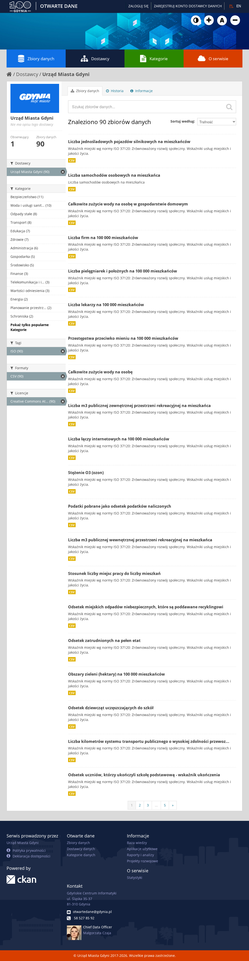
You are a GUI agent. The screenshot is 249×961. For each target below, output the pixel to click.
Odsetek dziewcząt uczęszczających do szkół (110, 707)
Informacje (143, 90)
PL (231, 5)
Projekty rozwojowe (142, 861)
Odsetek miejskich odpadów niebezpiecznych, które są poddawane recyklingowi (145, 607)
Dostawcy (100, 58)
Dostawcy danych (81, 848)
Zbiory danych (40, 58)
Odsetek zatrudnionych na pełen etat (104, 640)
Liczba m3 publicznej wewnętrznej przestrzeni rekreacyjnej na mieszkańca (140, 540)
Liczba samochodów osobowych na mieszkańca (114, 175)
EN (238, 5)
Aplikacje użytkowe (142, 848)
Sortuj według (182, 121)
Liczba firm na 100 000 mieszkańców (103, 237)
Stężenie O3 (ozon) (86, 472)
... (156, 805)
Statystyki (134, 877)
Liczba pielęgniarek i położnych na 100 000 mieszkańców (122, 271)
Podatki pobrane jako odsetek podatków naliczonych (119, 506)
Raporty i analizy (140, 855)
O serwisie (218, 58)
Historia (117, 90)
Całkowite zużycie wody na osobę (100, 372)
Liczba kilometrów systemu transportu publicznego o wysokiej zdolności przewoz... (148, 741)
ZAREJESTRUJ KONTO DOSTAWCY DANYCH (188, 6)
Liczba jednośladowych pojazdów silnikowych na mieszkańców (129, 141)
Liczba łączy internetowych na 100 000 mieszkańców (118, 439)
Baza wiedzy (137, 842)
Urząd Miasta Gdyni (65, 74)
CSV (72, 160)
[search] (229, 106)
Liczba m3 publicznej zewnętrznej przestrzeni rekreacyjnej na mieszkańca (139, 405)
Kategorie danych (81, 855)
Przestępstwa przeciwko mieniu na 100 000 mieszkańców (123, 338)
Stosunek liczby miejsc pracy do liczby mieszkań (114, 573)
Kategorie (159, 58)
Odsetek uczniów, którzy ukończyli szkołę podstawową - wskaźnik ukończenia (144, 774)
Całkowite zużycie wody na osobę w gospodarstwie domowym (128, 204)
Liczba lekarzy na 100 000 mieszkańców (106, 304)
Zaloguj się (138, 6)
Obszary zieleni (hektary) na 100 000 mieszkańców (116, 674)
